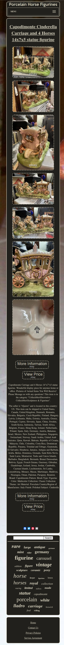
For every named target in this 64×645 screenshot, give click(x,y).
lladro (19, 605)
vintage (44, 565)
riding (37, 610)
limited (28, 588)
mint (20, 552)
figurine (24, 558)
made (48, 587)
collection (47, 583)
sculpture (22, 570)
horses (19, 582)
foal (29, 610)
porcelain (27, 599)
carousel (44, 558)
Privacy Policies (33, 632)
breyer (32, 578)
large (27, 547)
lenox (50, 578)
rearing (18, 588)
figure (29, 566)
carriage (35, 606)
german (52, 548)
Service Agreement (33, 637)
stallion (38, 589)
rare (16, 546)
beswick (49, 607)
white (45, 600)
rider (29, 553)
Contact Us (33, 627)
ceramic (36, 570)
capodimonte (40, 594)
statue (25, 593)
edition (18, 566)
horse (20, 576)
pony (47, 570)
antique (39, 547)
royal (34, 583)
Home (33, 622)
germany (42, 552)
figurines (41, 578)
